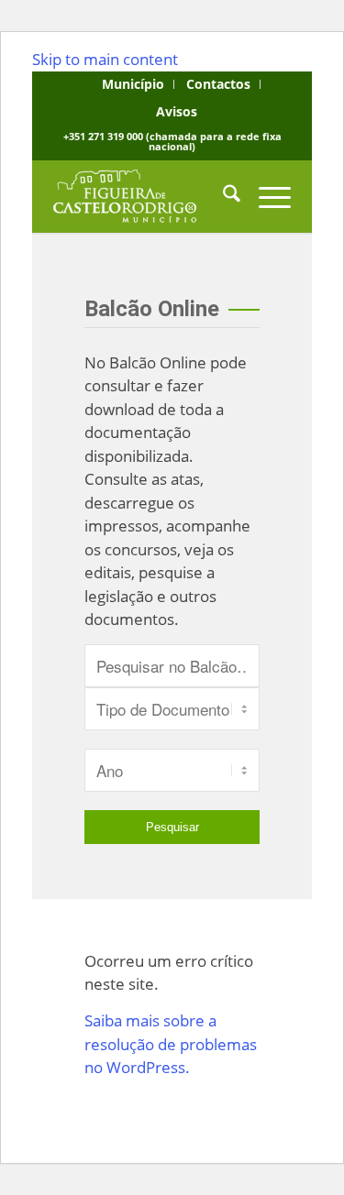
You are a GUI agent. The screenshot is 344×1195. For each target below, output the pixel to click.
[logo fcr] (148, 196)
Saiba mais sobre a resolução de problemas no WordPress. (170, 1044)
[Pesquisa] (222, 196)
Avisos (176, 111)
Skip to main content (105, 59)
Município (133, 84)
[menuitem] (133, 84)
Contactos (218, 84)
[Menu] (265, 196)
